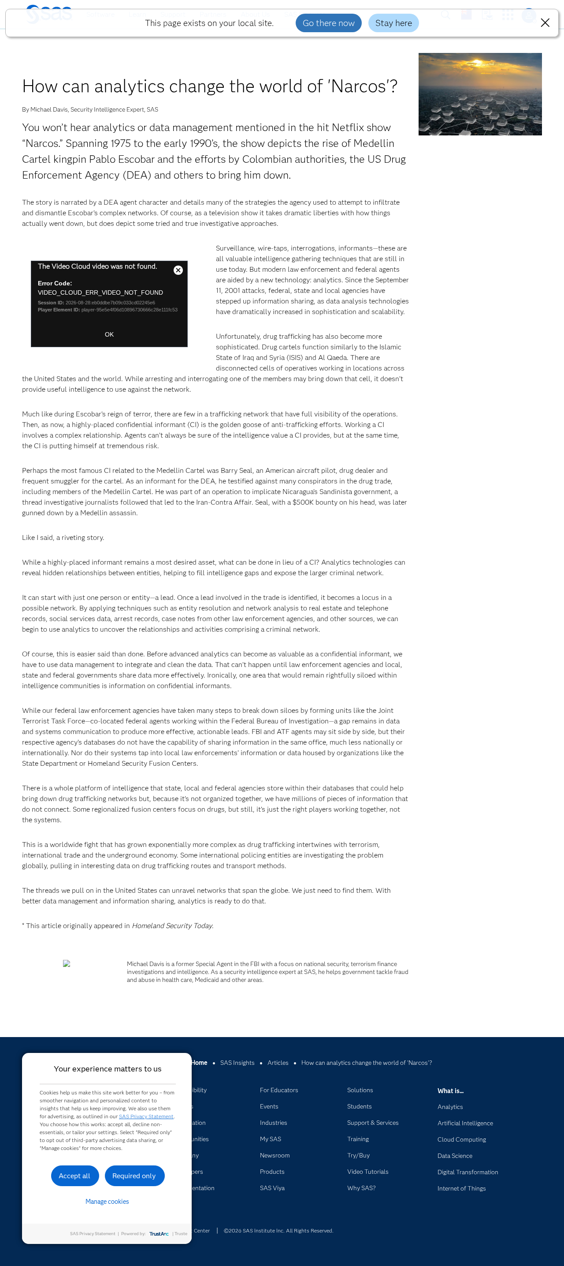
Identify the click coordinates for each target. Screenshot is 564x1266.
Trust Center (195, 1230)
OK (109, 334)
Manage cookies (107, 1202)
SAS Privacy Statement (146, 1116)
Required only (134, 1176)
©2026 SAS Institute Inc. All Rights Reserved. (279, 1230)
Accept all (74, 1176)
